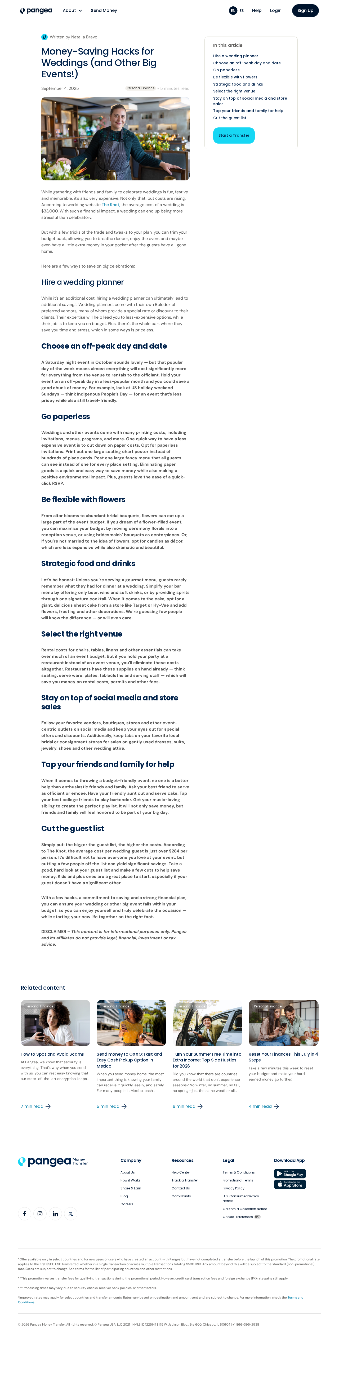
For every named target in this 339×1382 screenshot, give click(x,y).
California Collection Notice (245, 1209)
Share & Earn (131, 1188)
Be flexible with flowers (235, 77)
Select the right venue (234, 91)
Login (276, 10)
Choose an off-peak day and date (247, 63)
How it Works (131, 1180)
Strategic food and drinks (238, 84)
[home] (36, 11)
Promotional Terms (238, 1180)
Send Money (104, 10)
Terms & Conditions (239, 1172)
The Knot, (111, 204)
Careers (127, 1204)
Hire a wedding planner (235, 56)
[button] (72, 10)
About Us (128, 1172)
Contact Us (181, 1188)
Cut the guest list (229, 118)
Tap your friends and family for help (248, 110)
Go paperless (226, 70)
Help (257, 10)
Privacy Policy (233, 1188)
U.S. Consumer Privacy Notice (241, 1198)
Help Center (181, 1172)
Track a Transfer (185, 1180)
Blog (124, 1196)
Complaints (181, 1196)
